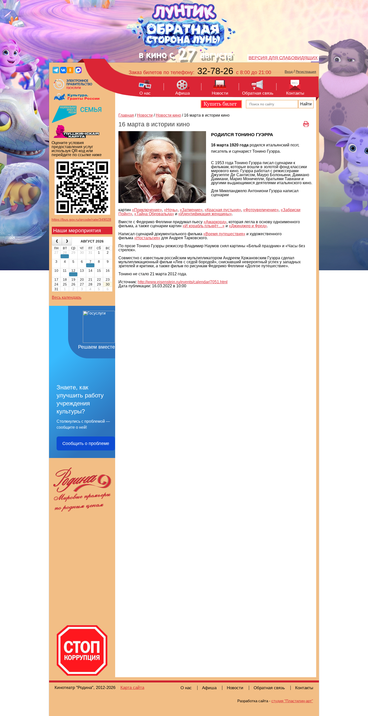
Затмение (191, 210)
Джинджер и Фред (248, 226)
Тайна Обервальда (153, 214)
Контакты (295, 93)
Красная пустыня (223, 210)
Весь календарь (66, 297)
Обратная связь (257, 93)
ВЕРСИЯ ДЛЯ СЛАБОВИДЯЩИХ (283, 57)
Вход (289, 72)
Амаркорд (215, 222)
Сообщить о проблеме (85, 443)
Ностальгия (147, 238)
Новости (220, 93)
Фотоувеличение (261, 210)
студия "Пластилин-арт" (292, 701)
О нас (145, 93)
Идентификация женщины (205, 214)
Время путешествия (224, 234)
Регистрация (306, 72)
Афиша (182, 93)
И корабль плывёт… (203, 226)
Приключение (147, 210)
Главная (126, 115)
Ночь (171, 210)
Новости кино (168, 115)
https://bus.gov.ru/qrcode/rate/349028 (81, 219)
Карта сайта (132, 687)
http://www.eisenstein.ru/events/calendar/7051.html (183, 282)
